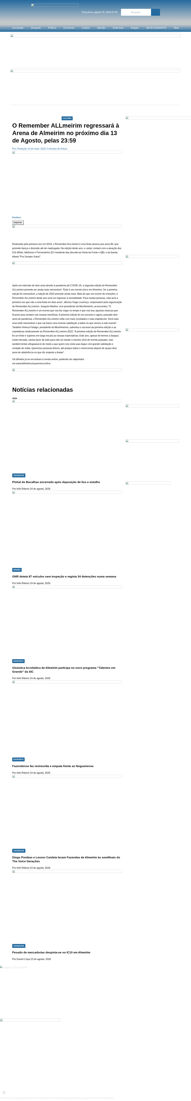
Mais (176, 28)
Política (52, 28)
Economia (69, 28)
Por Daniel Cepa (21, 959)
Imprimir (18, 222)
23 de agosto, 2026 (41, 959)
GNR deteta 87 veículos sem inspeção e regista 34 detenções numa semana (64, 576)
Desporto (36, 28)
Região (135, 28)
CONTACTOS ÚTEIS (49, 1098)
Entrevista (118, 28)
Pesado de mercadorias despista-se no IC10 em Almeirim (51, 952)
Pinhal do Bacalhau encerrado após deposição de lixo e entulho (56, 482)
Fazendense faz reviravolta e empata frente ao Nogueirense (53, 766)
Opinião (101, 28)
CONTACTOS (30, 1098)
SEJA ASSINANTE (156, 28)
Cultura (86, 28)
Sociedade (18, 28)
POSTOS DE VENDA (11, 1098)
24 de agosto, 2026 (40, 489)
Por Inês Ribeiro (20, 489)
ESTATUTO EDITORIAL (101, 1098)
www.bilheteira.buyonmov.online (33, 363)
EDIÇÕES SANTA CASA (74, 1098)
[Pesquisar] (155, 12)
